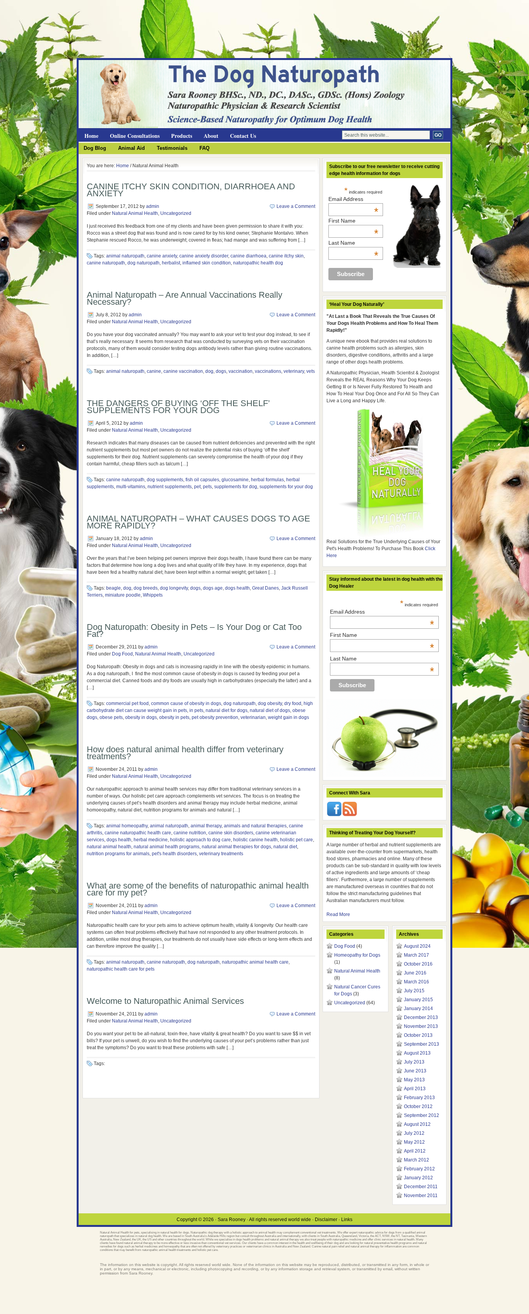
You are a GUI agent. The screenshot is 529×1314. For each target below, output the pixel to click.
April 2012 (415, 1151)
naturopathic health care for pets (121, 969)
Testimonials (172, 148)
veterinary (293, 371)
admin (152, 206)
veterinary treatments (221, 853)
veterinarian (253, 717)
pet (197, 486)
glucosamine (235, 479)
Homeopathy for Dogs (357, 955)
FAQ (204, 148)
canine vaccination (183, 371)
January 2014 (418, 1008)
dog (209, 371)
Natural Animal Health (135, 213)
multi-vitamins (130, 486)
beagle (113, 588)
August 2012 (417, 1124)
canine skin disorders (230, 832)
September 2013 (421, 1044)
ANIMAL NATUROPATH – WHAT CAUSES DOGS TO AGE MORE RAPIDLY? (198, 522)
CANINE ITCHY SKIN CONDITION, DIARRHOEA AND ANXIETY (191, 190)
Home (91, 136)
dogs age (213, 588)
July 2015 (414, 990)
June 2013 (415, 1071)
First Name (353, 221)
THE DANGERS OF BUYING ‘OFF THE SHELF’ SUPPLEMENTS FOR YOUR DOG (178, 406)
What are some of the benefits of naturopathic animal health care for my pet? (198, 889)
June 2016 (415, 973)
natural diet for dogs (226, 710)
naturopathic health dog (258, 263)
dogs (221, 371)
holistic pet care (296, 839)
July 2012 (414, 1133)
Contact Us (243, 136)
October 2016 (418, 964)
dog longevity (174, 588)
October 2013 (418, 1035)
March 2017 (416, 955)
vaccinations (268, 371)
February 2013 (419, 1097)
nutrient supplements (170, 486)
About (211, 136)
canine (154, 371)
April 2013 (415, 1088)
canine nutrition (189, 832)
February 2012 (419, 1169)
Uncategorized (175, 213)
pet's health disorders (174, 853)
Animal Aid (131, 148)
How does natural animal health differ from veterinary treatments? (185, 752)
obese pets (111, 717)
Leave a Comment (296, 206)
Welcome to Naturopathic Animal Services (165, 1001)
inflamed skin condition (206, 263)
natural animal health (109, 846)
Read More (338, 914)
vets (310, 371)
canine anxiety (162, 256)
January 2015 (418, 999)
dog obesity (270, 703)
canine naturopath (106, 263)
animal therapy (206, 826)
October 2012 (418, 1106)
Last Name (353, 243)
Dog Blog (95, 148)
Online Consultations (135, 136)
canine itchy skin (286, 256)
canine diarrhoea (248, 256)
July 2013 (414, 1062)
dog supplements (165, 479)
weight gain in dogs (288, 717)
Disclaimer (326, 1219)
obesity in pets (174, 717)
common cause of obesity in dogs (186, 703)
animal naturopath (125, 256)
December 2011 (421, 1186)
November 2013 (421, 1026)
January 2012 (418, 1177)
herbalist (171, 263)
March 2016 (416, 982)
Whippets (153, 595)
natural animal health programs (166, 846)
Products (181, 136)
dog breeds (146, 588)
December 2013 (421, 1017)
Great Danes (265, 588)
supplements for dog (235, 486)
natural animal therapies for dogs (236, 846)
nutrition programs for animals (118, 853)
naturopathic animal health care (255, 962)
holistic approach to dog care (200, 839)
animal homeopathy (127, 826)
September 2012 (421, 1115)
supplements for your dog (286, 486)
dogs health (237, 588)
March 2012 (416, 1160)
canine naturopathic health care (138, 832)
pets (207, 486)
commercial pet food (127, 703)
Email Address (353, 199)
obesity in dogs (141, 717)
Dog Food (122, 654)
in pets (196, 710)
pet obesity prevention (215, 717)
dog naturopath (143, 263)
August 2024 (417, 946)
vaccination (240, 371)
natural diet (285, 846)
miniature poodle (123, 595)
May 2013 (414, 1079)
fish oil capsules (202, 479)
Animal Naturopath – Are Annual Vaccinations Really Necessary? (184, 298)
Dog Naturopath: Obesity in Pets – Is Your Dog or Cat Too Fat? (194, 630)
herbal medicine (151, 839)
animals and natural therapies (255, 826)
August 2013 (417, 1053)
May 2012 (414, 1142)
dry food (292, 703)
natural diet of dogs (270, 710)
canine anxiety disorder (203, 256)
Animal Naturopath (171, 74)
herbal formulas (267, 479)
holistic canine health (255, 839)
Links (346, 1219)
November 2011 (421, 1195)
